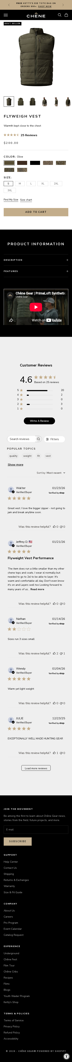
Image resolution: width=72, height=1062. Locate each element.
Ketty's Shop (11, 1002)
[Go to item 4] (44, 101)
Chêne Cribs (11, 971)
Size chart (26, 200)
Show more (15, 465)
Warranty (9, 886)
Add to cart (36, 212)
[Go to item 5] (56, 101)
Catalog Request (13, 935)
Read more (37, 589)
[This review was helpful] (54, 653)
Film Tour (9, 965)
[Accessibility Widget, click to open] (66, 1056)
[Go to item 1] (9, 101)
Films (7, 984)
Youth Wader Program (17, 996)
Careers (8, 916)
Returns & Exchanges (16, 880)
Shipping (9, 874)
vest (48, 456)
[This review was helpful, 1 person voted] (54, 753)
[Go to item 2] (21, 101)
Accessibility (11, 1038)
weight (27, 456)
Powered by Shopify (51, 1051)
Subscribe (17, 841)
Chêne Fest (10, 959)
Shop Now (45, 6)
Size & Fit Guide (13, 892)
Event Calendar (13, 929)
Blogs (7, 990)
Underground (11, 953)
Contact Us (10, 868)
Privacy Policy (12, 1026)
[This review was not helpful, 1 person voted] (61, 653)
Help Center (11, 862)
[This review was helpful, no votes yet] (54, 527)
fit (38, 456)
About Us (9, 910)
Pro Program (11, 923)
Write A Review (39, 421)
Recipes (8, 977)
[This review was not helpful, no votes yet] (61, 527)
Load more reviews (36, 768)
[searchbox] (21, 439)
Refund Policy (12, 1032)
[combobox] (51, 473)
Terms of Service (14, 1020)
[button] (60, 15)
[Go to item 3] (32, 101)
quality (13, 456)
